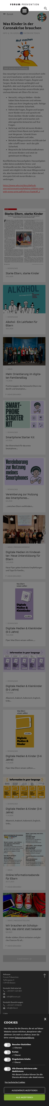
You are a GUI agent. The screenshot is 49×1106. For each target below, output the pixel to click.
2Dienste (17, 1047)
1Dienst (16, 1055)
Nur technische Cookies (15, 1082)
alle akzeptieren (24, 1097)
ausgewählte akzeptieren (24, 1090)
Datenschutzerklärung (24, 1037)
